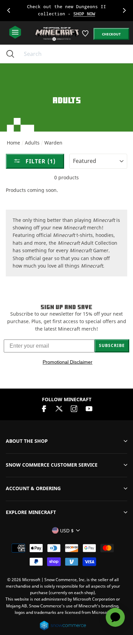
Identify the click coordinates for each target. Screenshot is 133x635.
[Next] (124, 10)
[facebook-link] (44, 408)
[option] (66, 10)
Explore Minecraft (31, 512)
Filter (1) (40, 161)
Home (13, 142)
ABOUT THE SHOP (27, 441)
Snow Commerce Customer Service (52, 465)
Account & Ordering (33, 488)
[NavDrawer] (15, 33)
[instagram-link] (74, 408)
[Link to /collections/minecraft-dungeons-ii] (67, 10)
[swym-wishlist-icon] (85, 36)
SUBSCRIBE (112, 345)
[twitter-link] (59, 408)
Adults (32, 142)
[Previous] (8, 10)
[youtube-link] (89, 408)
